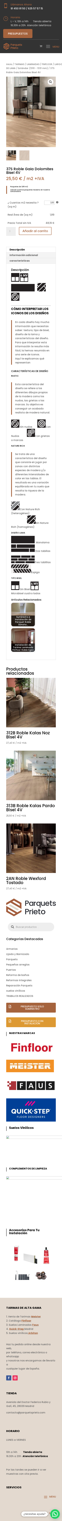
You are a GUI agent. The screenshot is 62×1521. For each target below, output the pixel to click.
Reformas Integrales (19, 980)
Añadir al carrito (35, 231)
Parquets (12, 959)
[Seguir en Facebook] (8, 1377)
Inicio (9, 64)
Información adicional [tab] (24, 255)
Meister (36, 1316)
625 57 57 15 (35, 8)
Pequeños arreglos (18, 964)
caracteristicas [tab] (20, 260)
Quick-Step (16, 1329)
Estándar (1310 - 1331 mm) (33, 68)
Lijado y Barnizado (17, 954)
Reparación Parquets (19, 985)
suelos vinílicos (15, 990)
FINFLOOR (47, 64)
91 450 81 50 (18, 8)
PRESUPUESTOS (18, 34)
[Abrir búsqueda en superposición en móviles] (31, 927)
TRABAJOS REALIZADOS (19, 996)
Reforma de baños (17, 975)
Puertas (11, 969)
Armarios (12, 949)
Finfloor (26, 1320)
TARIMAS (19, 64)
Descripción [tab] (17, 249)
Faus (35, 1325)
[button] (50, 82)
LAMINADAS (33, 64)
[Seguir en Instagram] (15, 1377)
